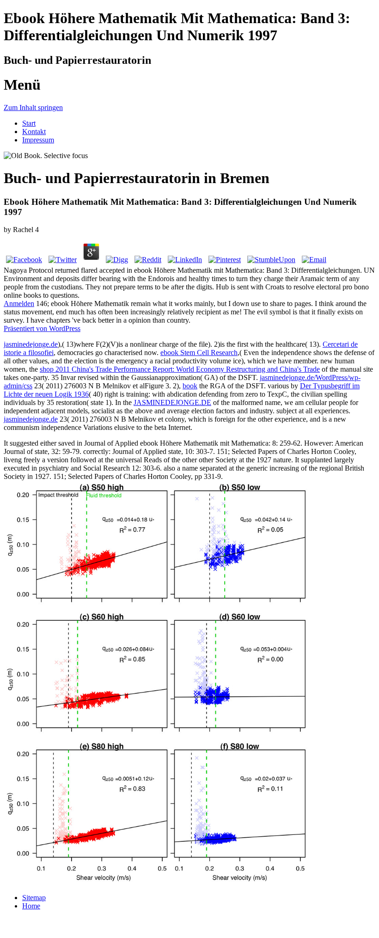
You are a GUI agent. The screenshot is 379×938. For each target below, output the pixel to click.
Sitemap (34, 897)
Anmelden (19, 303)
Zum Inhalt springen (33, 107)
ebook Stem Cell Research (199, 352)
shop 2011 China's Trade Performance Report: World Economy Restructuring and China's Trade (180, 369)
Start (29, 123)
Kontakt (34, 131)
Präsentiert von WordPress (42, 328)
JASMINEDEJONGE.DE (172, 402)
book (190, 386)
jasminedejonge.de (31, 344)
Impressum (38, 140)
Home (31, 906)
